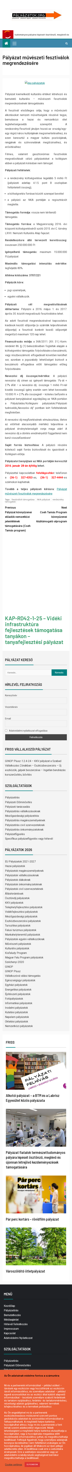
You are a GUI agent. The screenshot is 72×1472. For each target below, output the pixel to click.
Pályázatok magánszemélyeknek (24, 870)
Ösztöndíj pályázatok (17, 898)
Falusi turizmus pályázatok (20, 930)
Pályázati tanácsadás (17, 806)
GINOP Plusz (13, 971)
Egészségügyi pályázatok (20, 980)
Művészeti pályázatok (18, 943)
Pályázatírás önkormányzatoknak (24, 829)
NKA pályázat (43, 499)
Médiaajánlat (11, 1319)
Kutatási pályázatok (16, 1012)
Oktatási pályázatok (16, 1021)
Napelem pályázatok (17, 1017)
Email (8, 718)
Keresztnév (11, 695)
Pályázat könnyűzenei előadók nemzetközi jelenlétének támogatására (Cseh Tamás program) (18, 519)
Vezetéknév (11, 707)
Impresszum (11, 1328)
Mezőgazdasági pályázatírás (22, 815)
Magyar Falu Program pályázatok (24, 957)
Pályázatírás (12, 797)
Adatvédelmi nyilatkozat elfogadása (28, 730)
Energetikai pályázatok (18, 989)
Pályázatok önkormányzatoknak (23, 884)
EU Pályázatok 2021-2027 (20, 861)
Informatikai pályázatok (18, 1003)
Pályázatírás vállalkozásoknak (22, 811)
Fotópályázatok (14, 998)
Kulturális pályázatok (17, 948)
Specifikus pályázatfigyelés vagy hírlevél (29, 838)
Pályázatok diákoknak (17, 879)
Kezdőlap (9, 1305)
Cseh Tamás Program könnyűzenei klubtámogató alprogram (51, 514)
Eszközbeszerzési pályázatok (23, 921)
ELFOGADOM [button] (32, 1464)
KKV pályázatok (14, 902)
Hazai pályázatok (15, 866)
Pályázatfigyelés (15, 834)
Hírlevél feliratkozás (16, 1324)
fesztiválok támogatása (23, 499)
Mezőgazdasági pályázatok (21, 916)
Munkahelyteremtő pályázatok (22, 934)
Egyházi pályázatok (16, 984)
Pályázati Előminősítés (18, 802)
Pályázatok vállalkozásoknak (22, 875)
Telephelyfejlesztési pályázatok (24, 907)
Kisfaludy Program (16, 953)
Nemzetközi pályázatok (19, 1026)
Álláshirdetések (14, 893)
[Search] (66, 43)
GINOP (9, 966)
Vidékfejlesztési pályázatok (21, 911)
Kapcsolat (10, 1333)
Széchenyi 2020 (14, 962)
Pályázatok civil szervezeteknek (24, 889)
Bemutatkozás (12, 1315)
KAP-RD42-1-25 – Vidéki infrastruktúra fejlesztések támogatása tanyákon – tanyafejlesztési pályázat (34, 630)
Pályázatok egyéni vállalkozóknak (25, 939)
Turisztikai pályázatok (17, 925)
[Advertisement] (36, 574)
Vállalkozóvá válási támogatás (23, 975)
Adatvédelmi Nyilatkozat (18, 1338)
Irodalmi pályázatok (16, 1007)
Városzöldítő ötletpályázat (25, 1271)
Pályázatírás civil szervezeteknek (25, 825)
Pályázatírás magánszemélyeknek (25, 820)
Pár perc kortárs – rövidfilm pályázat (32, 1219)
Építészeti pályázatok (17, 994)
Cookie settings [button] (13, 1464)
